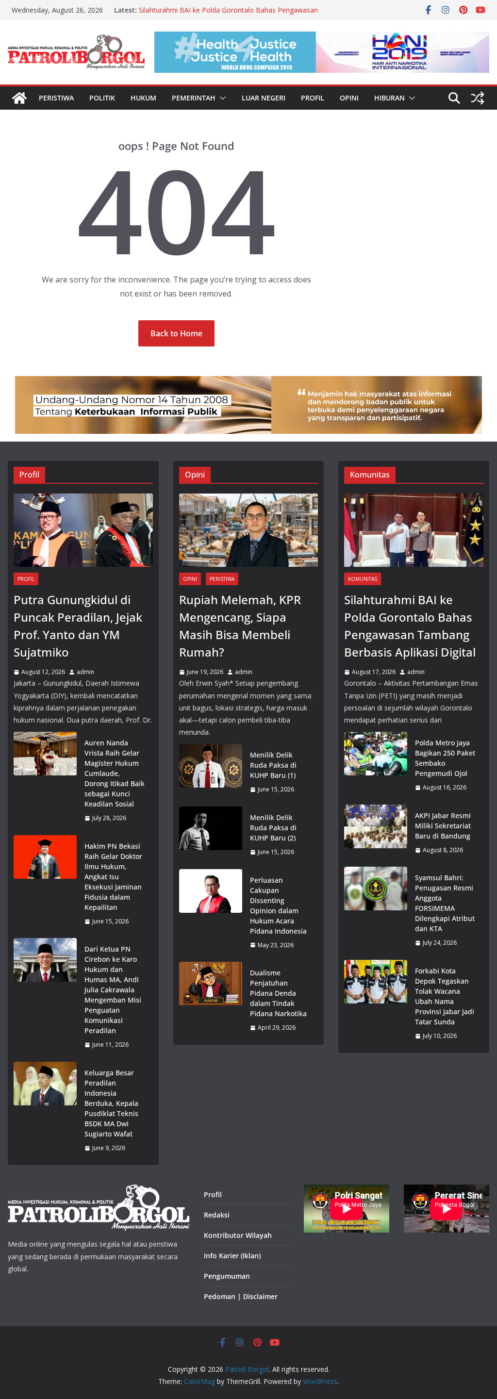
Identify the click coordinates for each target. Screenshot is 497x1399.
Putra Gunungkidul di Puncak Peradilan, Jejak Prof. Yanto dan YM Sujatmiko (78, 626)
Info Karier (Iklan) (232, 1255)
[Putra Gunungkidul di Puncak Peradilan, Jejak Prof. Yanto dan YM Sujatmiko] (83, 530)
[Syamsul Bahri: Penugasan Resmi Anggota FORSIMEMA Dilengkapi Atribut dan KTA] (375, 910)
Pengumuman (227, 1276)
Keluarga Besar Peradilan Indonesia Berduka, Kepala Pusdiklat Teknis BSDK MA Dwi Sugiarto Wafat (111, 1103)
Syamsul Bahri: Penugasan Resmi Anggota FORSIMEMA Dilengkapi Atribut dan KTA (445, 903)
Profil (312, 97)
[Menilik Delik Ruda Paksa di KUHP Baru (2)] (210, 834)
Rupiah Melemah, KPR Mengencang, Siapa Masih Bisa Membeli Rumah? (240, 626)
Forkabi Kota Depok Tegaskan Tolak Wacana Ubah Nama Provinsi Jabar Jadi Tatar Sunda (444, 996)
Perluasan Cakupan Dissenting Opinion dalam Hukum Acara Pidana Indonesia (278, 905)
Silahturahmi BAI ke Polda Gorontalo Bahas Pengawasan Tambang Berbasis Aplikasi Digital (228, 14)
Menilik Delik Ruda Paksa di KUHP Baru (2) (273, 827)
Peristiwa (56, 97)
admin (85, 672)
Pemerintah (193, 97)
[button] (220, 98)
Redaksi (217, 1214)
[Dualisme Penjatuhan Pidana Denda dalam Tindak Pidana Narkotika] (210, 1000)
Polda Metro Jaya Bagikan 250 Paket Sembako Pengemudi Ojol (445, 758)
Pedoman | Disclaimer (241, 1296)
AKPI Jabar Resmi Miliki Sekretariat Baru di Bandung (443, 825)
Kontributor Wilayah (238, 1235)
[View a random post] (477, 98)
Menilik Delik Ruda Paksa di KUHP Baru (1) (273, 765)
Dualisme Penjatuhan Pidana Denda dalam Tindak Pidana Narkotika (278, 993)
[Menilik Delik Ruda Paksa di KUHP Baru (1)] (210, 772)
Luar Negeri (263, 97)
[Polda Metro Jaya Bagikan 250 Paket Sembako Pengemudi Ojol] (375, 765)
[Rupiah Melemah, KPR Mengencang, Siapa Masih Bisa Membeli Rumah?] (248, 530)
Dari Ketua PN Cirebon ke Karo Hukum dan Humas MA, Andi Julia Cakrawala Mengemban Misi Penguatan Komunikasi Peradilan (112, 989)
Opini (349, 97)
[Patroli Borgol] (19, 98)
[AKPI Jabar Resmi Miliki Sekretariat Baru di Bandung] (375, 833)
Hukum (143, 97)
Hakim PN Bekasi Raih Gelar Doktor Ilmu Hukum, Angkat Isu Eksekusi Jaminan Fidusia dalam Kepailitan (113, 876)
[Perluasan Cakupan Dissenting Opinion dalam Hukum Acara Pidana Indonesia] (210, 912)
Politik (102, 97)
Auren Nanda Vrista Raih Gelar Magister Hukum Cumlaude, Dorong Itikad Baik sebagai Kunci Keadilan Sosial (114, 773)
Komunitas (362, 579)
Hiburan (389, 97)
